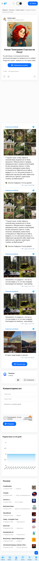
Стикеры (29, 559)
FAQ (36, 559)
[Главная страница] (5, 3)
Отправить (10, 424)
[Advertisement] (19, 101)
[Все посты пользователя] (18, 380)
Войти (34, 3)
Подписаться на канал (21, 65)
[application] (19, 456)
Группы (23, 559)
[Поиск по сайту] (14, 3)
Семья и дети (20, 10)
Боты (16, 559)
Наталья (11, 373)
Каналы (11, 10)
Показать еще (20, 364)
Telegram (5, 10)
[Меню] (2, 3)
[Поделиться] (8, 76)
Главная (3, 559)
